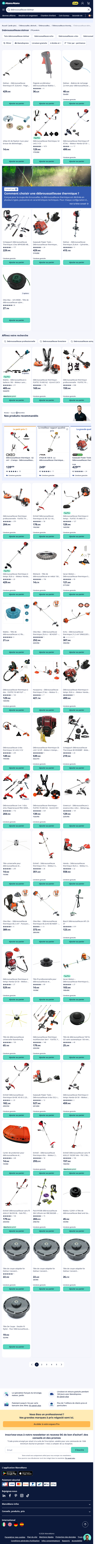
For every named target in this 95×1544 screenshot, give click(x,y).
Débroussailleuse (45, 26)
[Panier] (88, 3)
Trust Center (83, 1537)
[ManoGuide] (87, 1538)
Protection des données (66, 1537)
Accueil (4, 26)
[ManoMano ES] (22, 1524)
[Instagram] (22, 1496)
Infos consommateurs (51, 1541)
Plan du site (32, 1537)
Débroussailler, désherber (28, 26)
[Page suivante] (61, 1365)
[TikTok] (28, 1496)
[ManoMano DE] (16, 1524)
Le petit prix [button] (19, 429)
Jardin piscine (13, 26)
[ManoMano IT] (4, 1524)
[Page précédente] (32, 1365)
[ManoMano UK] (10, 1524)
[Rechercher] (8, 9)
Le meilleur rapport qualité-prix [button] (52, 429)
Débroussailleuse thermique (63, 26)
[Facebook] (10, 1496)
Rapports (66, 1541)
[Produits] (3, 9)
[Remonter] (85, 1524)
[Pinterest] (16, 1496)
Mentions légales (46, 1537)
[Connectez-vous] (82, 3)
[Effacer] (88, 9)
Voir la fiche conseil (78, 204)
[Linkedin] (4, 1496)
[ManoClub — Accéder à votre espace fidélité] (75, 3)
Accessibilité (77, 1541)
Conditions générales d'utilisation (25, 1541)
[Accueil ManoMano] (36, 3)
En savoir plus (70, 1458)
